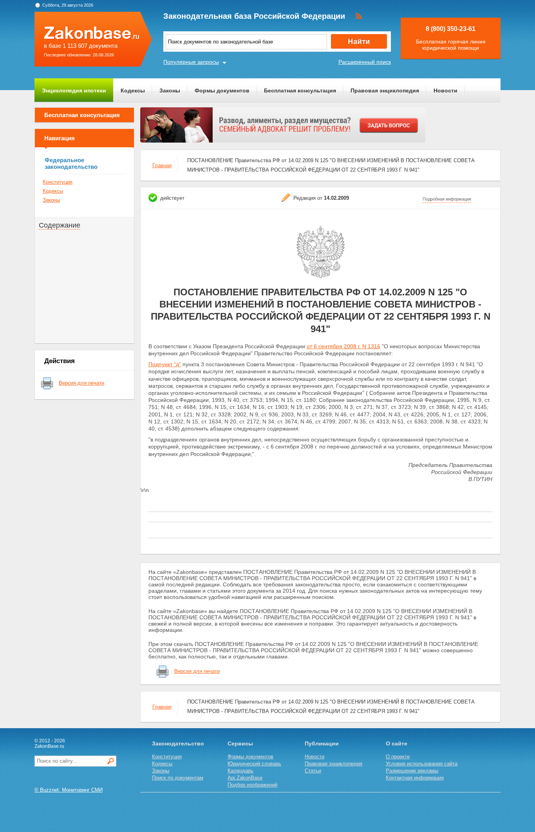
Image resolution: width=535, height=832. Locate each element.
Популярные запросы (191, 62)
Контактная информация (415, 778)
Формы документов (222, 90)
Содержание (59, 225)
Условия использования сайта (421, 764)
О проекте (398, 757)
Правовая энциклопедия (385, 90)
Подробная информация (447, 199)
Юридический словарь (254, 764)
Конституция (57, 182)
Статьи (313, 771)
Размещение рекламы (412, 771)
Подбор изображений (252, 785)
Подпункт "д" (164, 364)
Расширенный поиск (364, 62)
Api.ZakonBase (245, 778)
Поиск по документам (177, 778)
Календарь (240, 771)
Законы (169, 90)
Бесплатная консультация (300, 90)
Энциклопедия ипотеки (74, 90)
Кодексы (133, 90)
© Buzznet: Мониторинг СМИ (68, 790)
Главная (162, 165)
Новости (445, 90)
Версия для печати (81, 383)
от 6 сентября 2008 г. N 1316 (343, 346)
